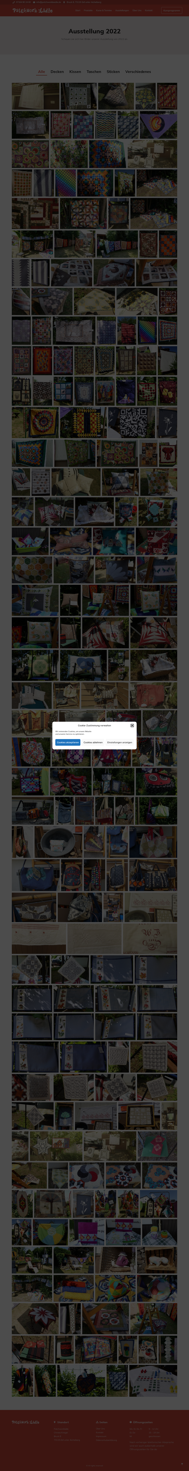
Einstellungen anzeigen (119, 742)
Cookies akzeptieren (68, 742)
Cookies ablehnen (93, 742)
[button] (132, 725)
